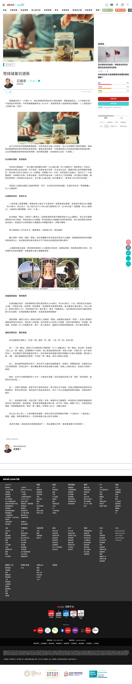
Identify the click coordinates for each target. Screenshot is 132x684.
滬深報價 (8, 538)
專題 (38, 568)
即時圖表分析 (72, 501)
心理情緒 (8, 584)
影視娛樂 (47, 10)
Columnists (118, 540)
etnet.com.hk (11, 479)
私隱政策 (66, 643)
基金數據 (55, 545)
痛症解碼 (8, 577)
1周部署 (7, 492)
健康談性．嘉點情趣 (27, 503)
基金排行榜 (55, 535)
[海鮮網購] (128, 247)
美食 (56, 10)
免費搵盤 (86, 554)
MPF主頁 (70, 531)
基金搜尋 (55, 538)
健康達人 (23, 508)
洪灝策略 (8, 508)
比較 (101, 499)
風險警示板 (8, 549)
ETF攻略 (23, 492)
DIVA (106, 126)
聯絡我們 (59, 643)
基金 (54, 528)
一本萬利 (23, 494)
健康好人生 (107, 10)
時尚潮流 (8, 524)
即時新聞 (39, 494)
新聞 (38, 485)
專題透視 (123, 122)
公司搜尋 (8, 556)
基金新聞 (55, 533)
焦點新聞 (39, 492)
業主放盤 (86, 552)
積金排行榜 (71, 545)
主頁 (38, 487)
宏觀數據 (118, 492)
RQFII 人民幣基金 (57, 547)
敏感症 (7, 586)
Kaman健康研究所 (10, 501)
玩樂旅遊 (65, 10)
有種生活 (23, 522)
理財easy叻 (40, 513)
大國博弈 (8, 497)
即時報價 (55, 490)
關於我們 (36, 643)
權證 (85, 485)
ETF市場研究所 (104, 490)
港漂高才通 (77, 10)
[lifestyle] (25, 5)
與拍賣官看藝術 (10, 510)
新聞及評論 (71, 499)
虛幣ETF (39, 538)
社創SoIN (40, 565)
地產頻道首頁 (88, 531)
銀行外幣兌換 (25, 538)
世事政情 (13, 10)
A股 (6, 528)
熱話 (5, 10)
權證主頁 (86, 487)
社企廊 (39, 577)
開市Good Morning (26, 490)
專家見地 (55, 542)
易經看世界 (24, 510)
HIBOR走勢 (24, 554)
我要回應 (113, 104)
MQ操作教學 (24, 517)
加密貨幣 (40, 528)
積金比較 (70, 542)
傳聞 (38, 501)
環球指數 (118, 490)
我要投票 (113, 99)
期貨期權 (71, 485)
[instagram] (122, 4)
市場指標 (23, 549)
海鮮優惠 (102, 561)
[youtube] (112, 4)
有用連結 (89, 643)
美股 (117, 485)
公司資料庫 (55, 510)
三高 (6, 579)
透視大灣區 (40, 510)
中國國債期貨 (72, 490)
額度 (6, 533)
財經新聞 (110, 122)
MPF (69, 528)
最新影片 (8, 487)
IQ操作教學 (8, 522)
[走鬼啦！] (8, 448)
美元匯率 (23, 542)
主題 (101, 492)
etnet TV (102, 122)
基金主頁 (55, 531)
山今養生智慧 (25, 513)
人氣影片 (23, 487)
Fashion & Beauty (120, 531)
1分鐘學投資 (9, 515)
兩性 (6, 591)
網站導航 (81, 643)
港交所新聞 (40, 506)
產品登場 (55, 540)
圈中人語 (39, 572)
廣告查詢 (51, 643)
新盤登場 (86, 533)
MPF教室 (70, 547)
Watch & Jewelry (120, 533)
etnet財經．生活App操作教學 (11, 518)
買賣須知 (86, 547)
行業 (53, 494)
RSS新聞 (96, 643)
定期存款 (23, 535)
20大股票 (55, 497)
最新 (105, 118)
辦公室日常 (36, 10)
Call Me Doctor (25, 499)
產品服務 (44, 643)
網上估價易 (87, 549)
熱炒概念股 (55, 503)
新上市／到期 (88, 503)
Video (38, 579)
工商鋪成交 (87, 540)
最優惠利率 (24, 556)
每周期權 (70, 497)
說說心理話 (24, 501)
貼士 (38, 503)
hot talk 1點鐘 (9, 490)
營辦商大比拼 (72, 535)
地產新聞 (86, 545)
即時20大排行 (88, 499)
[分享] (10, 92)
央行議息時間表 (25, 552)
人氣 (121, 118)
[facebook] (117, 4)
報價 (101, 494)
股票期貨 (70, 492)
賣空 (53, 501)
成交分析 (86, 497)
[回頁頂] (128, 263)
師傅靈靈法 (8, 513)
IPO (53, 508)
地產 (85, 528)
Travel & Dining (119, 538)
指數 (53, 492)
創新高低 (118, 503)
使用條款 (74, 643)
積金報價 (70, 538)
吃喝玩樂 (23, 506)
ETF (101, 485)
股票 (54, 485)
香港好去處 (120, 10)
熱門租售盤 (87, 535)
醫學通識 (8, 568)
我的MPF (70, 549)
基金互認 (55, 549)
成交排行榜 (87, 538)
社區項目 (39, 575)
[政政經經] (8, 83)
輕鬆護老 (8, 581)
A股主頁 (7, 531)
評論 (116, 122)
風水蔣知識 (8, 499)
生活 (101, 126)
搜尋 (38, 508)
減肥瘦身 (8, 588)
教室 (85, 506)
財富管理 (24, 10)
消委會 (7, 595)
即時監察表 (71, 503)
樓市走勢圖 (87, 542)
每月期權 (70, 494)
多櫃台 (54, 513)
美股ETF (102, 503)
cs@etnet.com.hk (80, 640)
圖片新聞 (39, 499)
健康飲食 (8, 575)
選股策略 (118, 506)
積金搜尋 (70, 540)
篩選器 (102, 497)
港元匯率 (23, 540)
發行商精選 (87, 501)
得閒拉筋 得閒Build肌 (11, 503)
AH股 (53, 506)
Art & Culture (119, 535)
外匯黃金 (24, 528)
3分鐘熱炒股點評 (26, 497)
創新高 (54, 499)
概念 (116, 499)
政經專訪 (8, 494)
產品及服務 (24, 524)
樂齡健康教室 (9, 506)
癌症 (6, 572)
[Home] (10, 5)
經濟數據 (23, 547)
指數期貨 (70, 487)
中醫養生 (8, 570)
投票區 (54, 565)
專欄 (98, 10)
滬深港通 (8, 535)
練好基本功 (24, 515)
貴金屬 (23, 545)
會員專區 (89, 10)
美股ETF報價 (103, 506)
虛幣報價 (39, 535)
